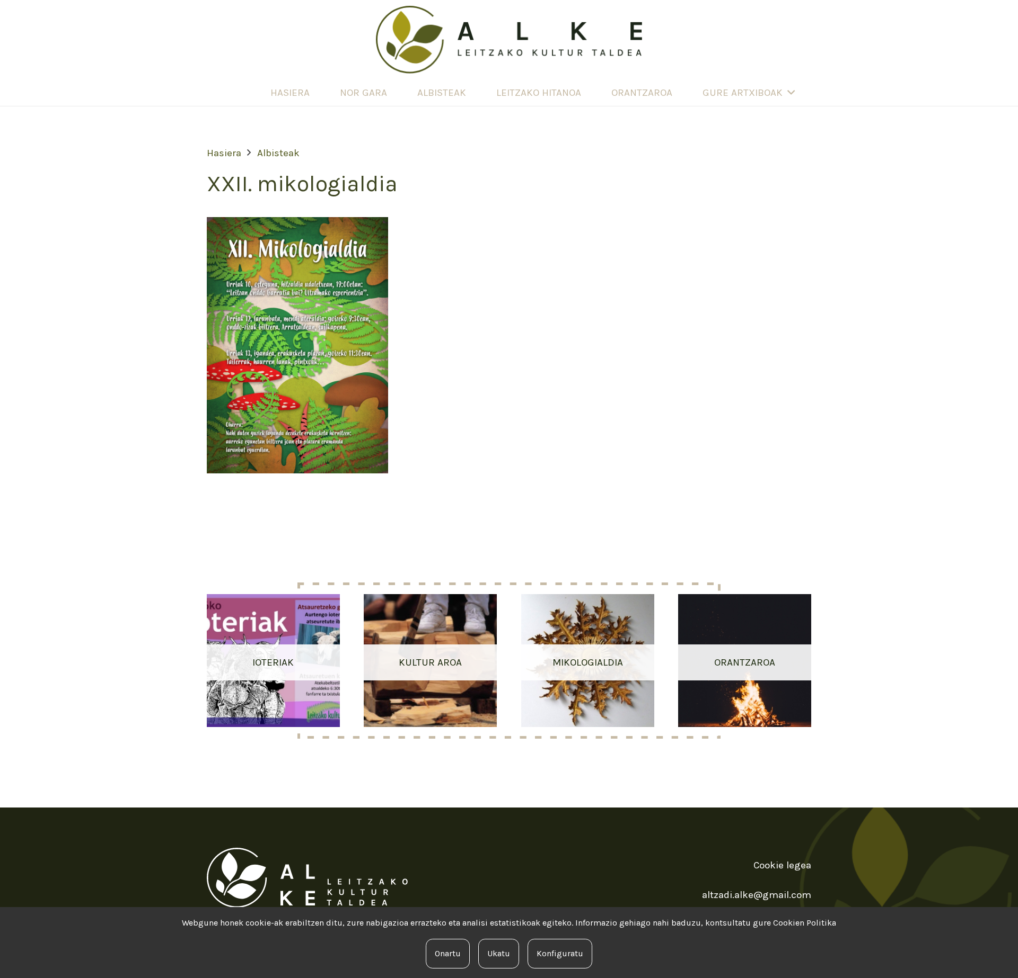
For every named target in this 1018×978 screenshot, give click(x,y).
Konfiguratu (560, 953)
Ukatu (498, 953)
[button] (791, 93)
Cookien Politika (804, 923)
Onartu (448, 953)
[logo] (509, 40)
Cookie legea (782, 865)
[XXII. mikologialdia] (297, 224)
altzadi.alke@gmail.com (756, 895)
